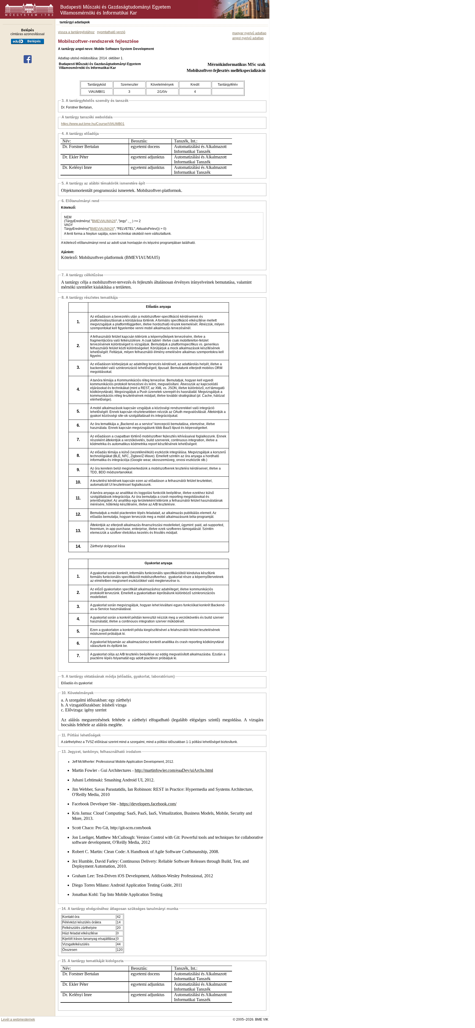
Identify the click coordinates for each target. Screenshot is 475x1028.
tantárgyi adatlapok (75, 22)
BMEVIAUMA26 (104, 221)
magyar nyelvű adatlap (249, 33)
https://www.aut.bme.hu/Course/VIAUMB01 (93, 124)
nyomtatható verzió (111, 32)
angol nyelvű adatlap (248, 38)
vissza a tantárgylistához (76, 32)
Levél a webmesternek (18, 1019)
